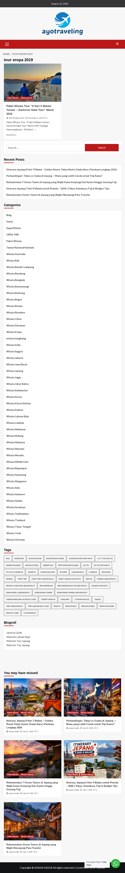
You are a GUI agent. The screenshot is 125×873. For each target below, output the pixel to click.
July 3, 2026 (87, 790)
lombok (93, 572)
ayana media (14, 731)
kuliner (63, 572)
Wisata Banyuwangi (17, 286)
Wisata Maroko (15, 455)
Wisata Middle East (17, 461)
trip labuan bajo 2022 (38, 606)
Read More (11, 135)
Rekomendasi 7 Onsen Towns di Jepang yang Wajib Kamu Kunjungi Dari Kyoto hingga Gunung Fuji (61, 182)
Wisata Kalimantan (17, 390)
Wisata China (13, 318)
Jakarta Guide (14, 632)
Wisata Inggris (14, 351)
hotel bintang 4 (102, 565)
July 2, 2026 (27, 852)
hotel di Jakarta (14, 572)
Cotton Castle (105, 558)
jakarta (32, 572)
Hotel (9, 221)
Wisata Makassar (16, 429)
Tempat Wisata (48, 599)
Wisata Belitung (15, 292)
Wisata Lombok (15, 422)
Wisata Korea (14, 396)
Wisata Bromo (14, 305)
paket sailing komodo (70, 579)
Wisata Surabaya (15, 507)
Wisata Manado (15, 448)
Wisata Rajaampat (16, 468)
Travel (97, 599)
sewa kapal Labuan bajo (18, 592)
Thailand (64, 599)
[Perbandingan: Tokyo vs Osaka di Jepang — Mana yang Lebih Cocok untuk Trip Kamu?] (92, 697)
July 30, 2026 (88, 728)
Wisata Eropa (26, 98)
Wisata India (13, 344)
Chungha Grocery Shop (80, 558)
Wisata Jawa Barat (16, 364)
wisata (57, 606)
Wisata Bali (12, 260)
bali (8, 558)
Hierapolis (48, 565)
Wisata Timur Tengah (18, 526)
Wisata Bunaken (15, 312)
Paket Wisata (12, 98)
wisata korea (88, 606)
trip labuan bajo (14, 606)
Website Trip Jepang (18, 645)
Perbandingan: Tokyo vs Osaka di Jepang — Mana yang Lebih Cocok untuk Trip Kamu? (54, 175)
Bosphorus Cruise (55, 558)
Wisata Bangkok (15, 280)
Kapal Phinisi (13, 228)
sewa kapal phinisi (43, 592)
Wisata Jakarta (14, 357)
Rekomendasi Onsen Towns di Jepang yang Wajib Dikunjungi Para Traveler (48, 194)
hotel (86, 565)
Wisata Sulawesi (15, 494)
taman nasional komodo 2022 (21, 599)
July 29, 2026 (28, 793)
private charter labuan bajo (20, 586)
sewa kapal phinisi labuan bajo (72, 592)
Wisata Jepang (14, 370)
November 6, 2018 (35, 118)
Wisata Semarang (16, 474)
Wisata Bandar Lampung (20, 267)
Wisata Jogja (13, 377)
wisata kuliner (106, 606)
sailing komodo (99, 586)
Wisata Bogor (14, 299)
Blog (9, 215)
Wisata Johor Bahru (17, 383)
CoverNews (82, 867)
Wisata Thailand (15, 520)
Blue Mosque (35, 558)
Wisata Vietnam (15, 539)
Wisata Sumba (14, 500)
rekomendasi (46, 586)
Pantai (89, 579)
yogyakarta (29, 613)
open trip (22, 579)
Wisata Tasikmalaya (17, 513)
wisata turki (12, 613)
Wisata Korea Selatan (18, 403)
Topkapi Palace (82, 599)
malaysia (106, 572)
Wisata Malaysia (15, 442)
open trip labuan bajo (43, 579)
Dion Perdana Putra (16, 118)
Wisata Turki (13, 533)
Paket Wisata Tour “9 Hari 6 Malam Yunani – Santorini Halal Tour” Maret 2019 (30, 110)
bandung (19, 558)
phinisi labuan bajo (106, 579)
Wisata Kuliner (14, 409)
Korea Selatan (48, 572)
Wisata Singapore (16, 481)
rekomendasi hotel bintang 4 (72, 586)
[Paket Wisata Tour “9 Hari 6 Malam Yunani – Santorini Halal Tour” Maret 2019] (32, 83)
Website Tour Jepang (18, 640)
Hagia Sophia (31, 565)
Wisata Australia (15, 254)
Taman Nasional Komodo (20, 247)
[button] (7, 44)
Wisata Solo (13, 487)
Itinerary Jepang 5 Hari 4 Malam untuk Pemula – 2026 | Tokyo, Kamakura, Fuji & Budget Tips (57, 188)
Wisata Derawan (15, 325)
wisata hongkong (16, 338)
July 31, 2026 (28, 731)
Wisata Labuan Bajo (17, 416)
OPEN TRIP (12, 234)
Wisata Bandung (15, 273)
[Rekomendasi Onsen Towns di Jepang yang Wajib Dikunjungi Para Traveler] (32, 821)
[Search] (117, 44)
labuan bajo (78, 572)
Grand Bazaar (13, 565)
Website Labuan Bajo (18, 636)
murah (9, 579)
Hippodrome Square (68, 565)
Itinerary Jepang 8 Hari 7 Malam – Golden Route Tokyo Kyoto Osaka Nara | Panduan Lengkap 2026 (61, 169)
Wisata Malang (14, 435)
